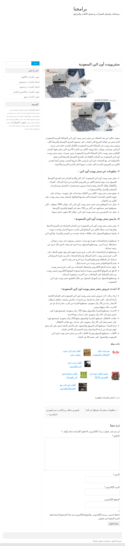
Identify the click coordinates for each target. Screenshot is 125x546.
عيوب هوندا (19, 126)
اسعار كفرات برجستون (29, 82)
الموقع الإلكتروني (112, 499)
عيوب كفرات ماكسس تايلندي (26, 92)
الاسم (116, 474)
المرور (9, 113)
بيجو (35, 119)
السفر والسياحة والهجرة (105, 397)
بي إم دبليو (13, 116)
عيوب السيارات (18, 122)
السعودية (28, 113)
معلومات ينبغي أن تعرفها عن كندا (102, 410)
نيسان (31, 129)
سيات (24, 119)
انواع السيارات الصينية (25, 116)
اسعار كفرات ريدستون (29, 87)
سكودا (28, 119)
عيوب (28, 122)
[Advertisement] (62, 38)
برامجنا (80, 8)
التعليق (116, 435)
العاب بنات (22, 113)
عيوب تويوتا (25, 126)
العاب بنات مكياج (15, 113)
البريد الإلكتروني (112, 487)
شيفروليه (11, 119)
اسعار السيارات (34, 110)
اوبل (18, 116)
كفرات (13, 126)
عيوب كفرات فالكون (30, 77)
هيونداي (26, 129)
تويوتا (32, 119)
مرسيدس (36, 129)
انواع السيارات (36, 116)
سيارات (21, 119)
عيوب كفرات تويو (32, 97)
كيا (10, 126)
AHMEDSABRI (101, 100)
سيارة (16, 119)
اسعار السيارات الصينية (20, 110)
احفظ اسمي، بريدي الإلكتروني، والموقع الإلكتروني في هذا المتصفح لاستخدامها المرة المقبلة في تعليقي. (85, 516)
